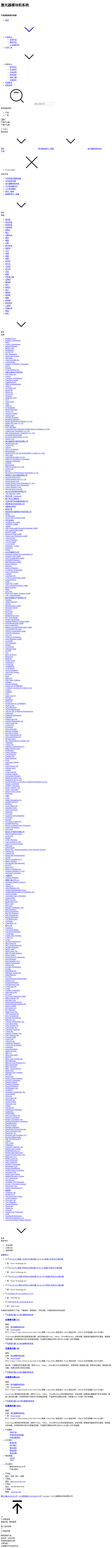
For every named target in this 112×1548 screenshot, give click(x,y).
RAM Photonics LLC (12, 1151)
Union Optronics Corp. (13, 487)
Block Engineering (11, 911)
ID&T (7, 764)
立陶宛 (7, 280)
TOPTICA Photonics (12, 633)
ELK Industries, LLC (12, 961)
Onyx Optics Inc (11, 1098)
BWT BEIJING (10, 427)
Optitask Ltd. (9, 756)
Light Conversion (11, 810)
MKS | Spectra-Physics (13, 1069)
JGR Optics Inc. (10, 374)
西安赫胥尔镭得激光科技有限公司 (18, 512)
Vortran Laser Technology (14, 1212)
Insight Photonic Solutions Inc (15, 1004)
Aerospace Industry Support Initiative (18, 1220)
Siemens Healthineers (12, 1168)
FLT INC (8, 977)
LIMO (7, 582)
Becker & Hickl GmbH (13, 534)
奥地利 (7, 220)
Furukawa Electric (11, 774)
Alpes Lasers (9, 402)
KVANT (8, 865)
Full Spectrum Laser (12, 984)
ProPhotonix (9, 750)
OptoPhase (9, 700)
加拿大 (7, 230)
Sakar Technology (11, 1160)
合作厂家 (8, 47)
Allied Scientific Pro (12, 360)
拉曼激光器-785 (12, 1348)
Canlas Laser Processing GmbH (16, 536)
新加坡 (7, 300)
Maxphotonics (10, 451)
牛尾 (7, 796)
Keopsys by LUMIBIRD (14, 686)
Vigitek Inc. (9, 1206)
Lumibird (8, 692)
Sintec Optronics (11, 861)
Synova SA (9, 411)
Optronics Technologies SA (14, 746)
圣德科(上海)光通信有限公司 (16, 475)
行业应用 (13, 72)
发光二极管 (9, 191)
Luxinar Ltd (9, 725)
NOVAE (8, 698)
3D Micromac (10, 516)
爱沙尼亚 (8, 246)
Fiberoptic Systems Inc (13, 973)
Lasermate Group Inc (12, 1029)
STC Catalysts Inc (11, 1178)
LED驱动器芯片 (11, 186)
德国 (7, 240)
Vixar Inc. (8, 1210)
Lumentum (9, 1047)
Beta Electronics (11, 909)
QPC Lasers (9, 1143)
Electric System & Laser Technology (18, 825)
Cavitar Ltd (9, 664)
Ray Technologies (11, 617)
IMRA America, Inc (12, 998)
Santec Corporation (12, 790)
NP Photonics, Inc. (11, 1088)
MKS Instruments (11, 1065)
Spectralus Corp (10, 1172)
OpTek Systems (10, 1102)
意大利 (7, 269)
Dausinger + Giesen (12, 546)
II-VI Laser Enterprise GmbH (15, 996)
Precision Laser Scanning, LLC (16, 1135)
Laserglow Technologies (13, 378)
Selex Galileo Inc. (11, 1162)
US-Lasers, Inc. (10, 1200)
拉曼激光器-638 (12, 1377)
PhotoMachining (11, 1123)
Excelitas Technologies (13, 967)
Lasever (8, 447)
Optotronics (9, 1112)
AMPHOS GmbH (11, 524)
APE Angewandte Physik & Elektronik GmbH (21, 528)
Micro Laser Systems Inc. (14, 1059)
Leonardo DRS (10, 1037)
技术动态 (13, 75)
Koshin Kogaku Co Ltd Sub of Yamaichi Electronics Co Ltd (26, 782)
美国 (7, 311)
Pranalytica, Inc (10, 1133)
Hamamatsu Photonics (13, 776)
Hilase (7, 514)
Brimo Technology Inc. (13, 869)
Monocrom (9, 657)
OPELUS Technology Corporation (17, 459)
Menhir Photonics (11, 409)
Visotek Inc (9, 1208)
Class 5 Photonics (11, 540)
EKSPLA (8, 804)
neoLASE (8, 591)
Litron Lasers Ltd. (11, 723)
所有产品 (13, 1432)
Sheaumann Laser (11, 1166)
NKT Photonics (10, 643)
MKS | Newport (10, 1067)
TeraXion (8, 396)
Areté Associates (11, 894)
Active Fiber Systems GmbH (15, 518)
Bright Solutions (11, 758)
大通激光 (8, 875)
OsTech (8, 604)
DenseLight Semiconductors (15, 855)
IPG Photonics (10, 1010)
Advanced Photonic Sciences (15, 882)
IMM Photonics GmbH (13, 562)
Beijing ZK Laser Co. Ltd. (14, 423)
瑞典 (7, 298)
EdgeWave (9, 548)
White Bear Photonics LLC (14, 1218)
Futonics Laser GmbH (13, 556)
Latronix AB (9, 853)
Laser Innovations (11, 1024)
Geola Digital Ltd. (11, 806)
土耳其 (7, 306)
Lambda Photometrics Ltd (14, 721)
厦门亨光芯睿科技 (12, 499)
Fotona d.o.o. (9, 981)
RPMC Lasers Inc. (11, 1158)
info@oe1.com (16, 1492)
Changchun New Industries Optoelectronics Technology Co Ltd (27, 429)
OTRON (8, 463)
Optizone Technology (12, 461)
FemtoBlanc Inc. (11, 971)
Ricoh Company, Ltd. (12, 788)
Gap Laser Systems (12, 762)
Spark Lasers (9, 705)
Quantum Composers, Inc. (14, 1147)
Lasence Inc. (9, 445)
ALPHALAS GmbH (12, 522)
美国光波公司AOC (12, 880)
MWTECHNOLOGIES (13, 834)
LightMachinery (10, 382)
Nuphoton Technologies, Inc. (15, 1092)
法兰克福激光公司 (12, 552)
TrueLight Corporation (13, 873)
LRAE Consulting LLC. (13, 859)
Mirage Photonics (11, 346)
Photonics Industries (12, 1127)
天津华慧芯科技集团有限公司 (16, 501)
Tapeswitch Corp (11, 1186)
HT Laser (8, 994)
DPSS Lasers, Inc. (11, 951)
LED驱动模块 (10, 189)
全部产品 (13, 40)
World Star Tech (11, 398)
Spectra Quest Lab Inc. (13, 791)
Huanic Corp (9, 439)
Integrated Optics (11, 808)
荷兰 (7, 285)
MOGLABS (9, 348)
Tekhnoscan (9, 851)
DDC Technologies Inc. (13, 945)
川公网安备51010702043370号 (30, 1496)
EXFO (7, 366)
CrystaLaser (9, 934)
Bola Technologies (11, 915)
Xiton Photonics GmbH (13, 639)
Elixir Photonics (10, 959)
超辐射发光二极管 (12, 194)
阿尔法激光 (9, 520)
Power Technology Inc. (13, 1131)
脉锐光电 (8, 509)
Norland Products (11, 1082)
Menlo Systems (10, 587)
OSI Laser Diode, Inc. (13, 1115)
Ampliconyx (9, 662)
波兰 (7, 290)
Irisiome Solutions (11, 684)
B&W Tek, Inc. (10, 900)
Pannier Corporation (12, 1117)
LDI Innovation (10, 649)
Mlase (7, 589)
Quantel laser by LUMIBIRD (15, 703)
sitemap (12, 1458)
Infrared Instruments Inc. (13, 1002)
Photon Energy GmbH (13, 606)
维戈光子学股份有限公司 (14, 832)
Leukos (7, 690)
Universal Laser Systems (13, 1196)
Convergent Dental (11, 930)
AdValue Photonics (12, 878)
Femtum (8, 368)
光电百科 (13, 80)
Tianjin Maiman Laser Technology (17, 485)
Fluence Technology (12, 827)
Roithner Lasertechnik (13, 340)
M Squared (9, 727)
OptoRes (8, 600)
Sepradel (8, 820)
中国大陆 (8, 235)
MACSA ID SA (11, 655)
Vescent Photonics (11, 1204)
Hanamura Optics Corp (13, 778)
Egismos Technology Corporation (17, 364)
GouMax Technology (12, 990)
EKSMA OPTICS (11, 802)
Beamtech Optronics (12, 419)
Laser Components (11, 572)
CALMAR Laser (11, 919)
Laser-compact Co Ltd (13, 842)
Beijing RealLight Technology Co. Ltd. (18, 421)
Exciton (8, 969)
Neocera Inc (9, 1076)
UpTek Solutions (11, 1198)
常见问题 (13, 1453)
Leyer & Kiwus (10, 580)
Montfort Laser (10, 338)
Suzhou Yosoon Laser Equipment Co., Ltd (20, 483)
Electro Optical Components (15, 957)
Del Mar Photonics (11, 947)
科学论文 (13, 67)
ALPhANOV (10, 668)
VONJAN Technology (13, 637)
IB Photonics (9, 350)
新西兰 (7, 287)
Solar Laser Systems (12, 356)
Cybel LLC (9, 937)
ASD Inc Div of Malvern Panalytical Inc (19, 711)
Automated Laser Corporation (15, 896)
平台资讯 (13, 70)
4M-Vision (9, 358)
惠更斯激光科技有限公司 (14, 504)
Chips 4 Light (10, 538)
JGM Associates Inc (12, 1014)
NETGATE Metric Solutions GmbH (17, 593)
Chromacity (9, 713)
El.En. (7, 760)
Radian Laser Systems (13, 1149)
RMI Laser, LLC (11, 1157)
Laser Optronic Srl (11, 766)
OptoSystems (9, 848)
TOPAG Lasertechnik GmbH (15, 631)
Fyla (6, 653)
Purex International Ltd (13, 735)
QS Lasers (8, 814)
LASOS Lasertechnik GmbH (15, 578)
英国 (7, 256)
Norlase (8, 645)
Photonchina (9, 465)
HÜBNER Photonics (12, 560)
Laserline (8, 574)
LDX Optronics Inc (12, 1035)
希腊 (7, 259)
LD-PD (7, 857)
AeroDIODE (9, 666)
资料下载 (13, 77)
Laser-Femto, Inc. (11, 1027)
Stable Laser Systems (12, 1174)
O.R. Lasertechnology (13, 595)
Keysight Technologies (13, 1018)
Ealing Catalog (10, 955)
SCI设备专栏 (14, 45)
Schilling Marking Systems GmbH (17, 621)
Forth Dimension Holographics (16, 979)
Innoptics (8, 682)
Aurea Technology (11, 670)
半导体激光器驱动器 (13, 178)
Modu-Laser (9, 1070)
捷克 (7, 238)
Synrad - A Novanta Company (15, 1184)
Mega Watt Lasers (11, 1055)
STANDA (8, 818)
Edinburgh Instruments (13, 715)
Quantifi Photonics (11, 823)
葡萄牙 (7, 293)
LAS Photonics (10, 754)
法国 (7, 253)
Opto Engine (9, 1108)
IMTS (7, 342)
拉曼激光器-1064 (13, 1406)
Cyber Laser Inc (10, 772)
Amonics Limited (11, 413)
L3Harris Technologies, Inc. (15, 1022)
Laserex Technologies (12, 344)
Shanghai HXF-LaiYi (12, 477)
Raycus (7, 471)
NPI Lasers (9, 455)
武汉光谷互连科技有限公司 (15, 491)
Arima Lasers (10, 415)
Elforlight (8, 717)
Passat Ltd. (9, 390)
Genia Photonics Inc (12, 370)
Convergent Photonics (13, 932)
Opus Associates (11, 729)
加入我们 (13, 1445)
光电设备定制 (15, 1437)
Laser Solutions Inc (12, 1025)
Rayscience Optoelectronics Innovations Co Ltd (21, 473)
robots (12, 1460)
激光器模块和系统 (95, 149)
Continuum (9, 928)
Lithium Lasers (10, 768)
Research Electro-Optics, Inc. (15, 1155)
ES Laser (8, 674)
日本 (7, 272)
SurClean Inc (9, 1180)
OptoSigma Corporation (13, 1110)
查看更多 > (5, 1255)
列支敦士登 (9, 277)
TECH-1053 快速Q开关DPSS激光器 (50, 1276)
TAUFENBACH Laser (13, 629)
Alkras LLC (9, 886)
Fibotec (7, 550)
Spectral (8, 770)
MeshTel (8, 1057)
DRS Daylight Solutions (13, 953)
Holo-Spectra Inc (11, 992)
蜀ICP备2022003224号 (9, 1496)
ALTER (8, 651)
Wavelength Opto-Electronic (15, 863)
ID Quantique (10, 408)
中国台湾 (8, 308)
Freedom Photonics (12, 982)
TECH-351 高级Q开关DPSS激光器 (49, 1268)
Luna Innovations (11, 1049)
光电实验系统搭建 (17, 1435)
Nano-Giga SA (10, 696)
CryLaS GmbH (10, 542)
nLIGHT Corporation (12, 1080)
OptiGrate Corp (10, 1104)
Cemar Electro (10, 362)
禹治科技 (13, 1443)
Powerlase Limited (11, 733)
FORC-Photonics (11, 840)
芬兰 (7, 251)
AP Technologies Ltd (12, 709)
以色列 (7, 266)
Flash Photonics (10, 975)
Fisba (7, 404)
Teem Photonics (10, 707)
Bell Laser (8, 906)
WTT (7, 400)
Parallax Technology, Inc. (14, 1119)
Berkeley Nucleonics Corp (14, 908)
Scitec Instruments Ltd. (13, 737)
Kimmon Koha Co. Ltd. (13, 780)
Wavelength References (13, 1216)
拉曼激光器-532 (12, 1320)
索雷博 (7, 1190)
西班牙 (7, 248)
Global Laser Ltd (11, 719)
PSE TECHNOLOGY (13, 1139)
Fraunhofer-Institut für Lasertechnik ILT (19, 554)
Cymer (7, 939)
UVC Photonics (10, 1202)
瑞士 (7, 233)
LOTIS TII (9, 352)
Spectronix (9, 793)
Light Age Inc (10, 1041)
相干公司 (8, 926)
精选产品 (13, 42)
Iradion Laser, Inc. (11, 1012)
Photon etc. (9, 392)
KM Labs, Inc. (10, 1020)
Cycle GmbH (10, 544)
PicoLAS (8, 610)
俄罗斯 (7, 295)
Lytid (7, 694)
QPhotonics (9, 1145)
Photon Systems (10, 1125)
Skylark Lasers (10, 739)
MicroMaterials (10, 1061)
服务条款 (13, 1448)
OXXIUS (8, 702)
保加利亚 (8, 225)
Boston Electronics (11, 917)
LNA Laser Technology (13, 1045)
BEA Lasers (9, 904)
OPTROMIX (10, 1113)
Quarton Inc (9, 469)
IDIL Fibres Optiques (12, 680)
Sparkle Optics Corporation (14, 1170)
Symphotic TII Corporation (14, 1182)
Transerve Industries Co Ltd (14, 871)
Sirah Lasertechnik (11, 625)
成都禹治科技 (10, 506)
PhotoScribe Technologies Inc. (15, 1129)
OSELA (8, 386)
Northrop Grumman (12, 1084)
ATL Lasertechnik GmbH (14, 530)
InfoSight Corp (10, 1000)
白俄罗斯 (8, 227)
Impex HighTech (11, 564)
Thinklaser (9, 743)
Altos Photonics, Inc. (12, 888)
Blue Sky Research (11, 913)
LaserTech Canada (11, 380)
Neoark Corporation (12, 784)
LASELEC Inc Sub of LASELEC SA (18, 688)
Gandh (7, 988)
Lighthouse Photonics (12, 1043)
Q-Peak (7, 1141)
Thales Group (10, 660)
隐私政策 (13, 1451)
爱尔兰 (7, 264)
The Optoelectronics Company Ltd (17, 741)
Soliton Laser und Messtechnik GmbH (18, 627)
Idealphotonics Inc (11, 443)
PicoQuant (9, 612)
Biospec (8, 838)
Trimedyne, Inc (10, 1192)
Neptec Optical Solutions (14, 1078)
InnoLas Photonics (11, 568)
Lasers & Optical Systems (14, 844)
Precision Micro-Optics (13, 1137)
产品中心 (9, 37)
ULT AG (8, 635)
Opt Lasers (9, 829)
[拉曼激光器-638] (19, 1372)
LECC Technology (11, 449)
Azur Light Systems (12, 672)
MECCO (8, 1053)
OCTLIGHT (9, 647)
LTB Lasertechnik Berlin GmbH (16, 585)
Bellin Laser (9, 425)
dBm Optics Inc (10, 943)
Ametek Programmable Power (15, 890)
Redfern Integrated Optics (14, 1153)
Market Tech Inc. (11, 1051)
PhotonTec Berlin (11, 608)
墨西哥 (7, 282)
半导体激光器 (10, 181)
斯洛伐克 (8, 303)
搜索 (3, 119)
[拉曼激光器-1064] (19, 1401)
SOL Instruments (11, 354)
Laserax (8, 376)
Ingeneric (8, 566)
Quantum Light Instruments (14, 816)
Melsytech (8, 846)
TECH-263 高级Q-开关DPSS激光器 (49, 1259)
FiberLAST (9, 867)
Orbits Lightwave (11, 602)
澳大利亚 (8, 222)
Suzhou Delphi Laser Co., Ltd (15, 479)
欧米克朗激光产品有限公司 (15, 598)
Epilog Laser (9, 965)
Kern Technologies (11, 1016)
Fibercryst (8, 678)
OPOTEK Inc (10, 1100)
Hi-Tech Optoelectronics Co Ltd (16, 437)
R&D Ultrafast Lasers (12, 748)
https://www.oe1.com (17, 1481)
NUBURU (9, 1090)
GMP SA (8, 406)
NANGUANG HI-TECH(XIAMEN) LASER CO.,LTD (25, 453)
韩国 (7, 274)
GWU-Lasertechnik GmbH (14, 558)
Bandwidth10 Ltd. (11, 902)
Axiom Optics (10, 898)
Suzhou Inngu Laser (12, 481)
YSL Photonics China (12, 494)
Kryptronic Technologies (13, 570)
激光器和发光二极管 (46, 149)
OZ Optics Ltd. (10, 388)
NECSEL (8, 1074)
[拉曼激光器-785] (19, 1344)
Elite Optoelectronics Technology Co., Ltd (20, 433)
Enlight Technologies (12, 963)
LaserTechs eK (10, 576)
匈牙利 (7, 261)
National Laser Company (14, 1072)
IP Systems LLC (11, 1008)
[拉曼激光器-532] (19, 1315)
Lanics (7, 798)
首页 (7, 20)
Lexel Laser (9, 1039)
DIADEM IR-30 (27, 1302)
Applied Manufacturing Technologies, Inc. (20, 892)
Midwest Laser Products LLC (15, 1063)
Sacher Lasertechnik (12, 619)
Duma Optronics (11, 752)
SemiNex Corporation (12, 1164)
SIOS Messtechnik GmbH (14, 623)
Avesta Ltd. (9, 836)
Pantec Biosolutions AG (13, 800)
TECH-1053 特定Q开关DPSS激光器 (50, 1285)
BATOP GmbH (10, 532)
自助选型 (8, 85)
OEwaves (8, 1096)
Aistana (7, 884)
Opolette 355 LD (27, 1294)
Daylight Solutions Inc (13, 941)
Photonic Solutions (11, 731)
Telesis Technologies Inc (13, 1188)
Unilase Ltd (9, 745)
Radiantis (8, 658)
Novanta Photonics (11, 1086)
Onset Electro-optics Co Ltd (15, 457)
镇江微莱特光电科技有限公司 (16, 441)
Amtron (8, 526)
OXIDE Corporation (12, 786)
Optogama (8, 812)
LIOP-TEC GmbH (11, 584)
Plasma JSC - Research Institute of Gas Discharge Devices (25, 849)
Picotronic (8, 614)
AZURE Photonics (11, 417)
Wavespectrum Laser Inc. (14, 489)
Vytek (7, 1214)
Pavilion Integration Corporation (16, 1121)
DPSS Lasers (9, 949)
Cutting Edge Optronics (13, 936)
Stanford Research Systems (14, 1176)
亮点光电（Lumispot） (13, 496)
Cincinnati (8, 921)
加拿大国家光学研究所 (14, 372)
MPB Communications (13, 384)
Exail (7, 676)
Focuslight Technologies (13, 435)
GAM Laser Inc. (11, 986)
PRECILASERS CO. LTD (14, 467)
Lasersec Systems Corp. (13, 1033)
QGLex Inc (9, 394)
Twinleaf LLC (10, 1194)
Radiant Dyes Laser (12, 615)
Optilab (7, 1106)
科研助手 (8, 83)
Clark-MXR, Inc (11, 923)
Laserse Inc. (9, 1031)
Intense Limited (10, 1006)
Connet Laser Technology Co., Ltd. (17, 431)
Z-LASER (9, 641)
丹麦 (7, 243)
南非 (7, 313)
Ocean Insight (10, 1094)
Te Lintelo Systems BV (13, 821)
